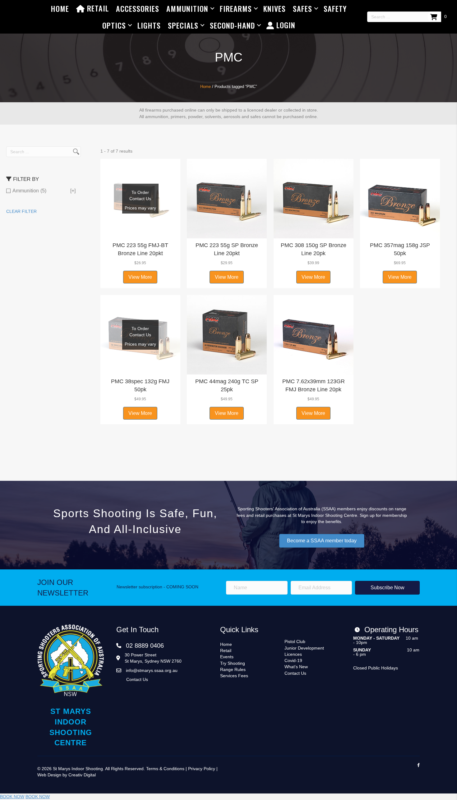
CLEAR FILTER (21, 211)
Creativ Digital (82, 774)
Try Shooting (232, 663)
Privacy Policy (201, 768)
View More (140, 277)
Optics (114, 25)
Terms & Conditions (165, 768)
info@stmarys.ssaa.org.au (152, 670)
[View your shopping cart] (434, 16)
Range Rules (233, 669)
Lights (149, 25)
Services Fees (234, 675)
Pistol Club (294, 641)
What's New (296, 666)
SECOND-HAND (232, 25)
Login (284, 24)
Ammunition (187, 8)
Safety (335, 8)
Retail (97, 8)
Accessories (137, 8)
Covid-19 (293, 660)
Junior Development (304, 648)
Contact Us (137, 679)
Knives (274, 8)
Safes (302, 8)
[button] (140, 230)
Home (60, 8)
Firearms (236, 8)
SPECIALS (183, 25)
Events (226, 656)
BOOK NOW (12, 796)
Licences (293, 654)
